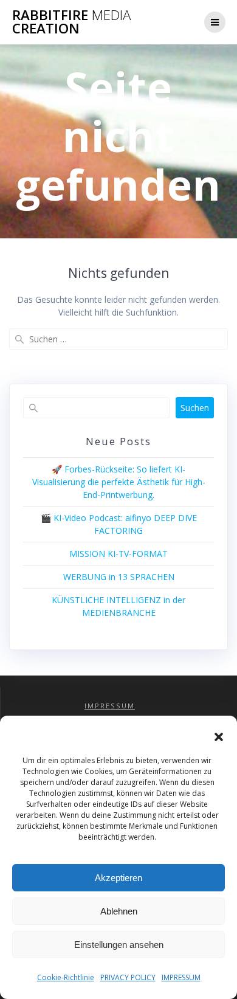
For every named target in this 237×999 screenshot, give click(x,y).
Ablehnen (118, 911)
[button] (219, 737)
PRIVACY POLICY (128, 977)
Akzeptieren (118, 878)
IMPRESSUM (181, 977)
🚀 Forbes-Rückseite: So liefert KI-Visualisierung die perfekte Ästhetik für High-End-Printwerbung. (118, 481)
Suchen (194, 407)
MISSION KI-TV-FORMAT (118, 553)
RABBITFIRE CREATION (71, 22)
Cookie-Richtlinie (65, 977)
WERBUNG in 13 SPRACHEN (118, 576)
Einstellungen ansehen (118, 944)
